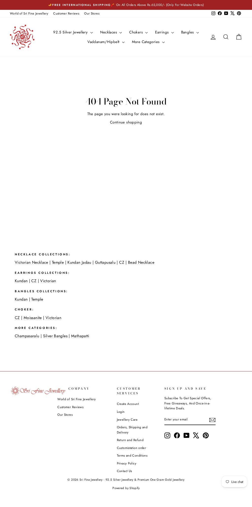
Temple (58, 262)
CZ (121, 262)
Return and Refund (130, 440)
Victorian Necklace (31, 262)
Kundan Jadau (79, 262)
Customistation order (131, 448)
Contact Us (124, 471)
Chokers (136, 32)
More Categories (146, 42)
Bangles (188, 32)
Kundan (21, 281)
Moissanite (33, 318)
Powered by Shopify (126, 488)
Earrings (162, 32)
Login (121, 411)
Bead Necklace (141, 262)
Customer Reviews (66, 13)
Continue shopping (126, 122)
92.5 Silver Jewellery (71, 32)
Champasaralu (27, 336)
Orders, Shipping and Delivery (132, 429)
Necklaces (109, 32)
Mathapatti (80, 336)
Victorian (48, 281)
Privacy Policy (126, 463)
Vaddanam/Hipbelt (104, 42)
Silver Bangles (55, 336)
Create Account (128, 403)
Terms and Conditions (132, 455)
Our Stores (91, 13)
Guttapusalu (105, 262)
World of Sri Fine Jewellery (29, 13)
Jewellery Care (127, 419)
